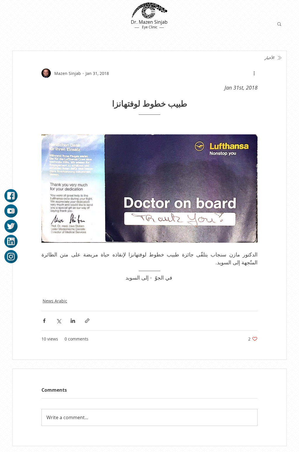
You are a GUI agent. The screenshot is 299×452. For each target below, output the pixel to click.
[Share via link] (87, 320)
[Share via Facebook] (44, 320)
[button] (279, 23)
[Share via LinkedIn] (73, 320)
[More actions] (254, 73)
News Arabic (55, 301)
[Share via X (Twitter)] (58, 320)
